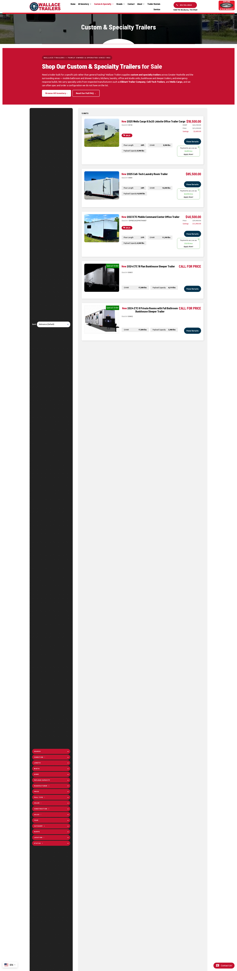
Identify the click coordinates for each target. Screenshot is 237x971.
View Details (193, 141)
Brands (119, 4)
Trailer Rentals (153, 4)
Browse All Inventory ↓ (56, 93)
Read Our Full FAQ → (86, 93)
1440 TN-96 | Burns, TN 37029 (185, 10)
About (139, 4)
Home (73, 4)
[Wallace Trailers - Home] (45, 6)
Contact (131, 4)
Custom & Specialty (102, 4)
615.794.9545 (186, 5)
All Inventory (83, 4)
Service (157, 9)
